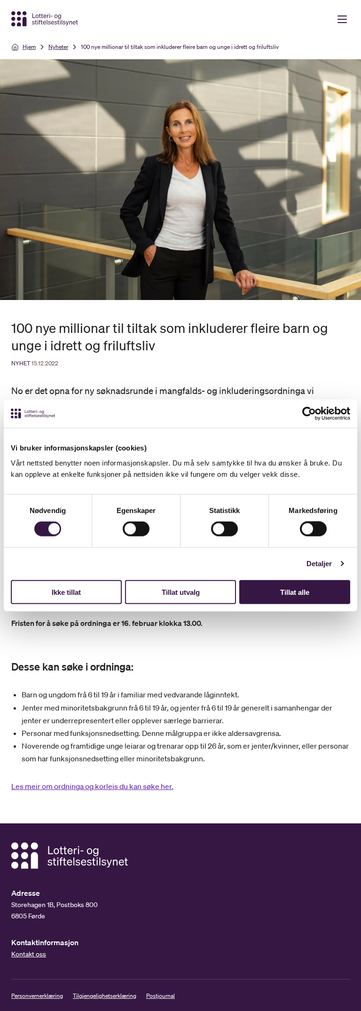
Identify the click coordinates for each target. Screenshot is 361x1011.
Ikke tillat (66, 592)
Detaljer (319, 564)
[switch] (136, 529)
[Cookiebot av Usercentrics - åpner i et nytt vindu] (317, 414)
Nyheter (58, 47)
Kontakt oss (28, 954)
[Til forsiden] (45, 19)
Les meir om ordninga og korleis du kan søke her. (92, 786)
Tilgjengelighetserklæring (104, 996)
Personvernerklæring (37, 996)
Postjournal (160, 996)
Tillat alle (294, 592)
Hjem (29, 47)
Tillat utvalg (181, 592)
